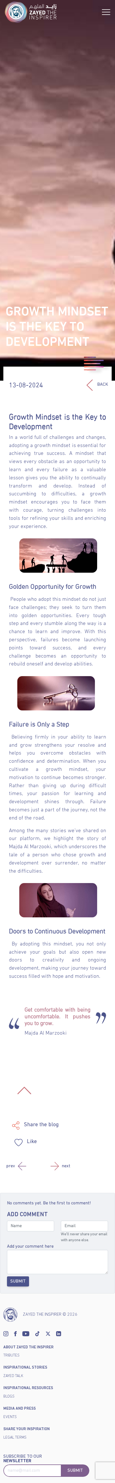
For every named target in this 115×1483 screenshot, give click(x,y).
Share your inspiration (26, 1429)
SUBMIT (18, 1281)
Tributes (11, 1355)
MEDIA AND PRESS (19, 1409)
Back (102, 384)
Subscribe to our (22, 1458)
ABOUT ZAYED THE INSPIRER (28, 1347)
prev (10, 1166)
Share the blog (41, 1125)
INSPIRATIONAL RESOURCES (28, 1388)
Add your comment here (30, 1246)
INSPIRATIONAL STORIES (25, 1367)
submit (75, 1470)
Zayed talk (13, 1376)
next (66, 1166)
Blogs (9, 1396)
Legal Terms (15, 1437)
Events (10, 1417)
